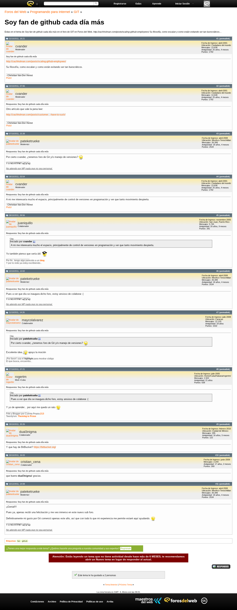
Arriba (110, 601)
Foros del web (32, 3)
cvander (21, 46)
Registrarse (120, 3)
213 (42, 413)
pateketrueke (30, 141)
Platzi (9, 78)
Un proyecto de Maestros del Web (148, 600)
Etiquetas (10, 541)
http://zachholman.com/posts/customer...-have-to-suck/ (36, 114)
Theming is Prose (27, 416)
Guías (138, 3)
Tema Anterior (111, 585)
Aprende (156, 3)
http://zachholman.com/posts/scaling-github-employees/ (36, 61)
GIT (76, 12)
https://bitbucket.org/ (45, 447)
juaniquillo (25, 223)
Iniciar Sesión (182, 3)
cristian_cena (30, 462)
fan (18, 541)
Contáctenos (37, 601)
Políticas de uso (94, 601)
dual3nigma (27, 432)
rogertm (20, 377)
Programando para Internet (50, 12)
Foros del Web (15, 12)
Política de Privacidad (71, 601)
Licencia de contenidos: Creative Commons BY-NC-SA (204, 600)
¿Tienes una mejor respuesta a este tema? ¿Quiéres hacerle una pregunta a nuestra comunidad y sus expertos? (68, 548)
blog (42, 260)
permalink (224, 38)
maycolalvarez (32, 320)
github (24, 541)
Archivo (52, 601)
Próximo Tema (125, 585)
